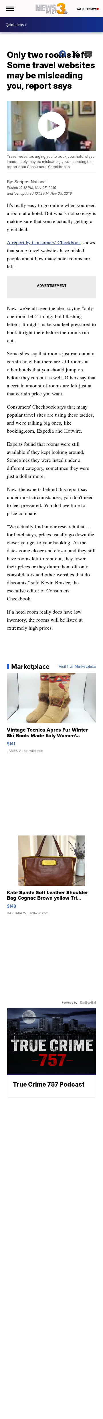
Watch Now (86, 9)
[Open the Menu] (9, 8)
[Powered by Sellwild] (88, 1003)
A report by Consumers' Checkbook (44, 242)
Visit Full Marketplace (77, 667)
